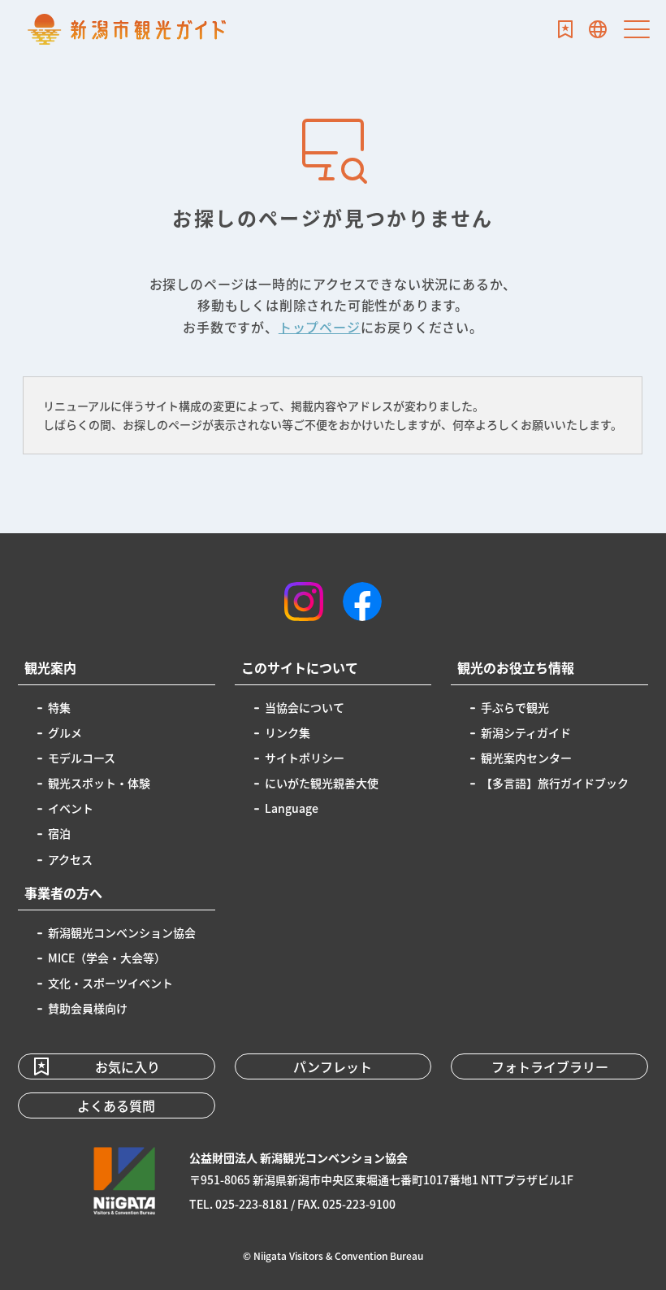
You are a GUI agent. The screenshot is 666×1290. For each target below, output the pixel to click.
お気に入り (565, 29)
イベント (70, 808)
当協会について (304, 707)
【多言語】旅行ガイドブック (555, 783)
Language (598, 29)
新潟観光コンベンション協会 (122, 932)
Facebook (362, 601)
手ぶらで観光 (515, 707)
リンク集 (287, 732)
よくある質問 (116, 1105)
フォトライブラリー (549, 1066)
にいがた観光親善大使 (321, 783)
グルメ (65, 732)
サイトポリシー (304, 757)
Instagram (303, 601)
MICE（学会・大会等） (107, 957)
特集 (59, 707)
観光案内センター (526, 757)
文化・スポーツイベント (110, 983)
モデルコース (81, 757)
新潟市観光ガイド (127, 29)
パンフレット (332, 1066)
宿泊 (59, 833)
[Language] (598, 29)
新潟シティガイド (526, 732)
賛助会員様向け (88, 1008)
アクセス (70, 859)
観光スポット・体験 (99, 783)
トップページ (320, 327)
